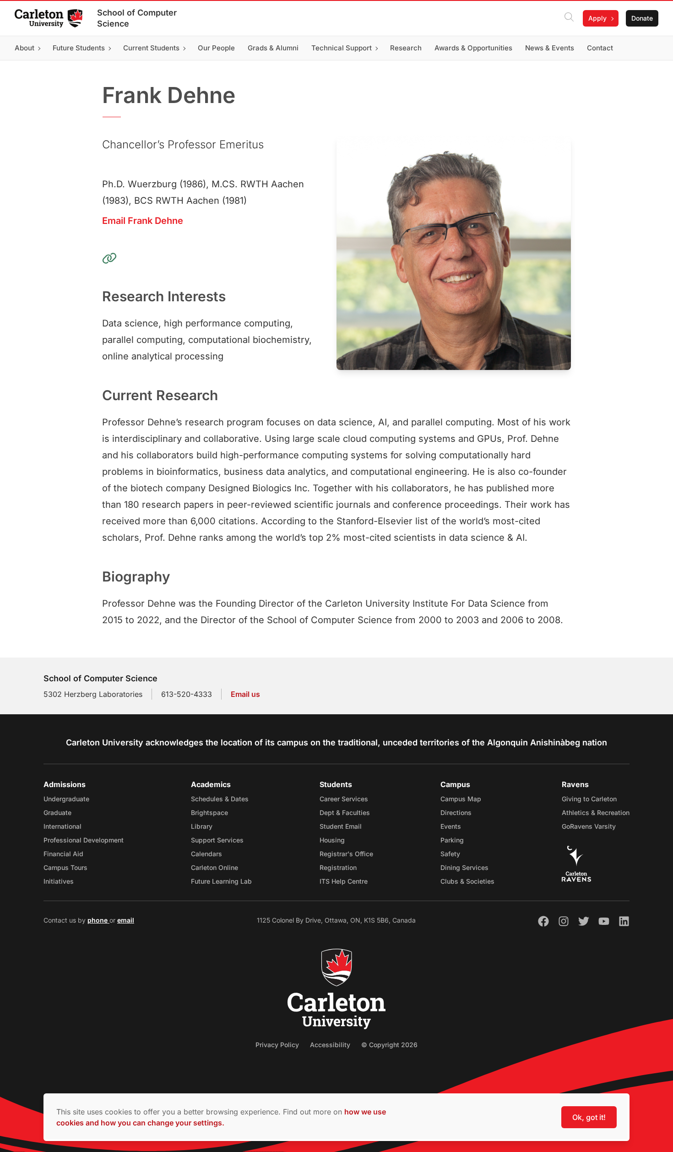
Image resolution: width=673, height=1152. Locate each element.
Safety (450, 854)
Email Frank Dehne (142, 220)
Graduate (57, 812)
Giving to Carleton (589, 799)
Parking (452, 840)
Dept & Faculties (345, 812)
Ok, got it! (589, 1117)
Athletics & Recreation (596, 812)
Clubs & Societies (467, 881)
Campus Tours (65, 867)
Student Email (341, 826)
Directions (456, 812)
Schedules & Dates (220, 799)
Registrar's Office (346, 854)
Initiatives (58, 881)
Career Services (344, 799)
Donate (642, 18)
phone (98, 920)
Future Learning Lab (221, 881)
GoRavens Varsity (589, 826)
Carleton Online (214, 867)
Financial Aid (63, 854)
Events (450, 826)
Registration (338, 867)
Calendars (206, 854)
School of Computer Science (137, 18)
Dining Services (464, 867)
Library (201, 826)
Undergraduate (66, 799)
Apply (597, 18)
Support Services (217, 840)
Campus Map (460, 799)
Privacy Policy (277, 1045)
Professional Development (83, 840)
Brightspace (209, 812)
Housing (332, 840)
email (125, 920)
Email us (245, 694)
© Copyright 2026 (389, 1045)
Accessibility (330, 1045)
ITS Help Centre (344, 881)
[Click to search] (569, 18)
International (62, 826)
